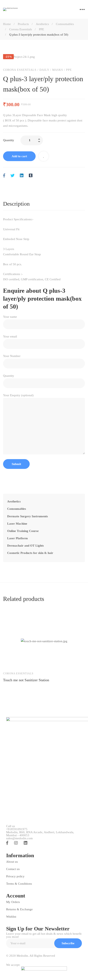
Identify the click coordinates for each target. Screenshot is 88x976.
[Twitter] (12, 175)
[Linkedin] (22, 175)
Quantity (8, 140)
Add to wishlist (44, 156)
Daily (44, 69)
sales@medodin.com (19, 838)
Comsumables (65, 24)
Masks (57, 69)
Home (7, 24)
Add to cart (19, 156)
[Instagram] (16, 843)
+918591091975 (16, 829)
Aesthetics (42, 24)
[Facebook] (4, 175)
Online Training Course (23, 531)
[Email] (39, 175)
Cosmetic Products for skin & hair (30, 553)
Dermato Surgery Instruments (27, 516)
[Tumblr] (31, 175)
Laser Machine (17, 523)
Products (23, 24)
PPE (41, 29)
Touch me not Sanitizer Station (26, 680)
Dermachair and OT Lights (25, 545)
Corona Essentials (20, 29)
